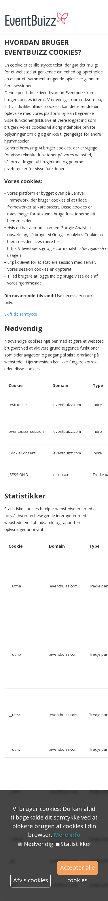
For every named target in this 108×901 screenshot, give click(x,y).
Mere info (67, 835)
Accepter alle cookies (77, 869)
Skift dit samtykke (20, 314)
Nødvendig (38, 844)
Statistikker (76, 844)
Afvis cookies (30, 880)
